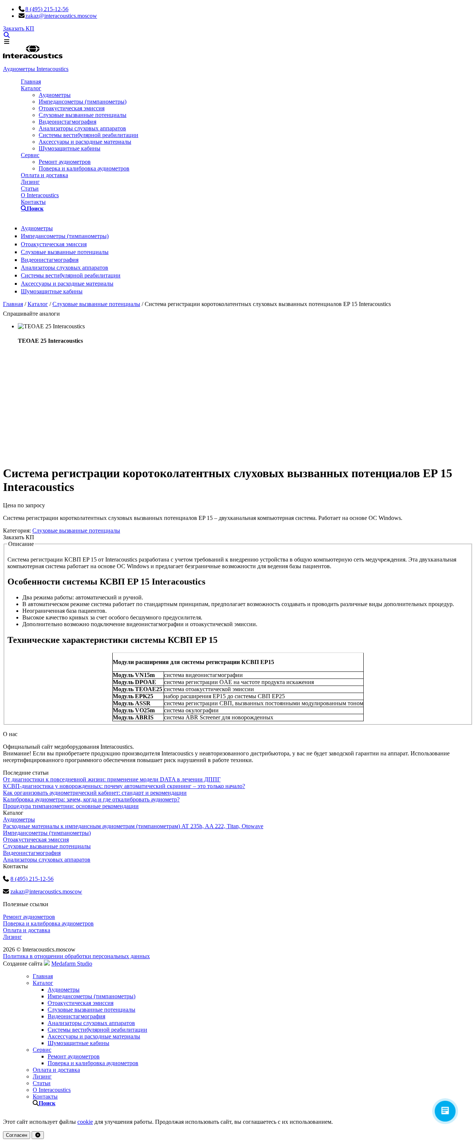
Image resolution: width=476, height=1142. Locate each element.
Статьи (30, 188)
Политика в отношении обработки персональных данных (76, 956)
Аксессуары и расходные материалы (85, 142)
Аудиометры (55, 95)
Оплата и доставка (44, 175)
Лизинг (30, 182)
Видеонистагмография (67, 121)
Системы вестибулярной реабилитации (88, 135)
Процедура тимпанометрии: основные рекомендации (71, 806)
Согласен (16, 1135)
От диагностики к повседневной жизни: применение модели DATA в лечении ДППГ (112, 779)
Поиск (27, 208)
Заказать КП (18, 28)
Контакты (33, 202)
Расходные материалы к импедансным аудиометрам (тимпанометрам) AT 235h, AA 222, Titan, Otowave (133, 826)
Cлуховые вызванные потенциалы (82, 115)
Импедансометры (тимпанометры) (82, 101)
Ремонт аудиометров (65, 162)
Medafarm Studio (71, 963)
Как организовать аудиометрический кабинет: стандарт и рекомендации (95, 793)
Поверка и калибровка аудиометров (84, 168)
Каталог (31, 88)
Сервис (30, 155)
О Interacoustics (40, 195)
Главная (31, 81)
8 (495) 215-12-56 (46, 9)
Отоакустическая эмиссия (71, 108)
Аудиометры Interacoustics (35, 69)
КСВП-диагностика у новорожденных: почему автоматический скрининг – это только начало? (124, 786)
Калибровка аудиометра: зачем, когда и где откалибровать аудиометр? (91, 799)
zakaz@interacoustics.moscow (61, 16)
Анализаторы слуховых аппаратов (82, 128)
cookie (85, 1122)
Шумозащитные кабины (69, 148)
